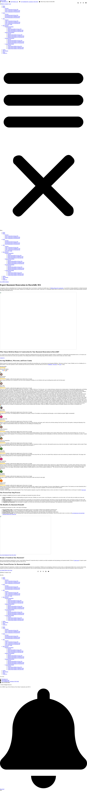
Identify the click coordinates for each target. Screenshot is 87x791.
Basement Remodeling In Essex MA (15, 40)
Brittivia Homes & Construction (57, 288)
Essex (60, 364)
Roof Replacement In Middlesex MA (12, 16)
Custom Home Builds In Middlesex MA (16, 47)
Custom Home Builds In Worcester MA (16, 48)
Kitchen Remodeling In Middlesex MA (15, 30)
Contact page (76, 560)
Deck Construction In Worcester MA (12, 11)
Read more (83, 489)
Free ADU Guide (8, 24)
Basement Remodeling (9, 38)
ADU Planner (5, 50)
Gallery (4, 49)
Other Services (5, 25)
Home (4, 6)
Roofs (4, 12)
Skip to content (3, 0)
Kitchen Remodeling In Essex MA (15, 29)
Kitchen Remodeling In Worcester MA (15, 31)
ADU (4, 18)
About (4, 52)
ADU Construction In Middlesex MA (12, 22)
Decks (4, 7)
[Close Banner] (1, 790)
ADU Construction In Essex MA (11, 21)
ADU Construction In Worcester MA (12, 23)
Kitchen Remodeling (9, 26)
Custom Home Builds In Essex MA (15, 46)
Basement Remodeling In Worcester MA (16, 42)
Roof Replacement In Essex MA (11, 15)
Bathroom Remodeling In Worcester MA (16, 37)
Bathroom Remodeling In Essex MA (15, 34)
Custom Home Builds (9, 44)
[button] (43, 143)
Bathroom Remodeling (9, 32)
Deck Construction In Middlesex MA (12, 10)
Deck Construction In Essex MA (11, 9)
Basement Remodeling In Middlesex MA (16, 41)
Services (6, 8)
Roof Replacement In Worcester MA (12, 17)
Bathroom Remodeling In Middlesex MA (16, 35)
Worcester (55, 364)
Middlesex (50, 364)
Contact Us (5, 53)
